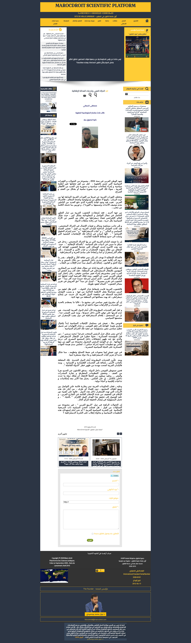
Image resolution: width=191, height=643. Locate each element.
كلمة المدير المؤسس (137, 30)
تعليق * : (115, 507)
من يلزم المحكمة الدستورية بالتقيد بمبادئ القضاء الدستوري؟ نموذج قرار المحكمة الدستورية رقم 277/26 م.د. (48, 199)
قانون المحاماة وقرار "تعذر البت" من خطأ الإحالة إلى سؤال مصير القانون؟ (48, 221)
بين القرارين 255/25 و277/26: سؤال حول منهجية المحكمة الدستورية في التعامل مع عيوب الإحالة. (48, 242)
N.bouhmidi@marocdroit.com (95, 619)
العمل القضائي (123, 22)
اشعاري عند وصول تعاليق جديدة (106, 533)
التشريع (136, 20)
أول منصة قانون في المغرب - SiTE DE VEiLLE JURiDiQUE (95, 16)
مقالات (115, 20)
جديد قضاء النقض (55, 22)
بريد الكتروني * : (113, 489)
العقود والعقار (77, 20)
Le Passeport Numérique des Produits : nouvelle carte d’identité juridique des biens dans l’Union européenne (48, 96)
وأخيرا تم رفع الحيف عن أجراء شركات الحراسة (137, 164)
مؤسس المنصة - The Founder (95, 589)
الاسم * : (115, 480)
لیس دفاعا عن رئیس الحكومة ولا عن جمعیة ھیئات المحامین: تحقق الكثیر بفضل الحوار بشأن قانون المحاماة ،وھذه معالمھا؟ (95, 60)
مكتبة (107, 20)
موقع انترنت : (114, 498)
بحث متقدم (137, 97)
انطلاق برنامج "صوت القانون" (137, 34)
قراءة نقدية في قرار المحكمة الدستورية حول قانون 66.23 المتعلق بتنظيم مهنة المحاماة (48, 314)
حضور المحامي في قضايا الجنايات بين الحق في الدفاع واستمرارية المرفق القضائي (54, 54)
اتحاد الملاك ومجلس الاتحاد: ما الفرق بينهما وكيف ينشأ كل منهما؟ (48, 121)
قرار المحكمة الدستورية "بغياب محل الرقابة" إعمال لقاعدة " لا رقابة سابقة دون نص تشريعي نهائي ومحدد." (48, 265)
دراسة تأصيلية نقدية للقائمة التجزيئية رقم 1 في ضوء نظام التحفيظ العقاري (54, 78)
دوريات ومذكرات (89, 20)
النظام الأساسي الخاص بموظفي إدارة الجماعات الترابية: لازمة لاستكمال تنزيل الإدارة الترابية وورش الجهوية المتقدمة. (137, 272)
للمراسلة (66, 20)
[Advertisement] (105, 164)
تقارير (99, 20)
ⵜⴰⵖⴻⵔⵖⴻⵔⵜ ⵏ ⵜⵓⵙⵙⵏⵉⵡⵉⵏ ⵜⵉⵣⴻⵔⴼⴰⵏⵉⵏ (95, 13)
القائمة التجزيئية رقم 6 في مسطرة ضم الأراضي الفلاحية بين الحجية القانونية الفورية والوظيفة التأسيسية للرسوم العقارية (137, 189)
